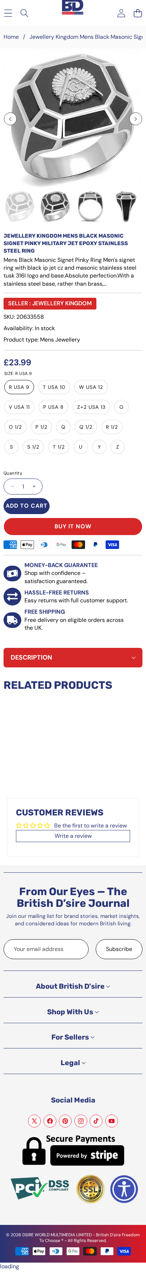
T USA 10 (54, 387)
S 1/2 (33, 447)
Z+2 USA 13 (91, 407)
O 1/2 (15, 427)
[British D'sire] (72, 7)
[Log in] (121, 13)
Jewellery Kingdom (62, 303)
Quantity (13, 473)
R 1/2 (112, 427)
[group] (20, 206)
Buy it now (73, 526)
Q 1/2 (85, 427)
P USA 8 (53, 407)
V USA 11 (19, 407)
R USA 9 (19, 387)
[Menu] (8, 13)
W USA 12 (91, 387)
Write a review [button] (73, 836)
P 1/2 (41, 427)
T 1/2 (59, 447)
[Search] (25, 13)
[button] (138, 13)
